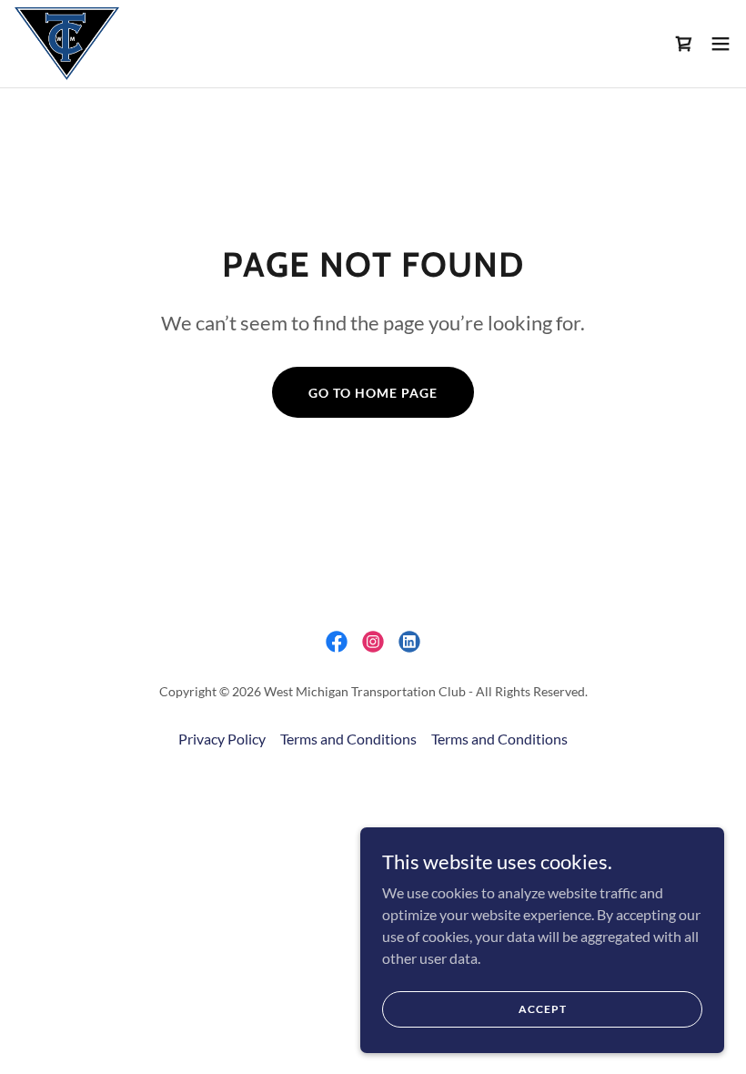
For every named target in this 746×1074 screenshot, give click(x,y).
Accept (543, 1009)
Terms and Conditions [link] (348, 738)
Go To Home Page (373, 392)
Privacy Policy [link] (222, 738)
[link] (67, 43)
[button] (720, 43)
